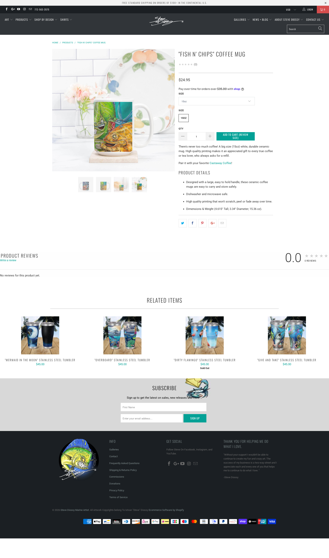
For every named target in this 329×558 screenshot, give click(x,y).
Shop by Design (44, 19)
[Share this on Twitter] (183, 223)
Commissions (116, 476)
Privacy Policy (116, 490)
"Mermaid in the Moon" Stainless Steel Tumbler (40, 335)
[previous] (58, 113)
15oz (184, 118)
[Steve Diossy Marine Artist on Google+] (12, 9)
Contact (113, 456)
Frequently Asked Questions (124, 463)
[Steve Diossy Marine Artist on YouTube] (18, 9)
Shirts (64, 19)
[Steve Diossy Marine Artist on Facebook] (6, 9)
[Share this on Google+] (212, 223)
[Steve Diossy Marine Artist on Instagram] (24, 9)
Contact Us (313, 19)
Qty (181, 128)
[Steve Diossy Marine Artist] (166, 21)
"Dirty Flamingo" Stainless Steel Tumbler (204, 335)
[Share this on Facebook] (192, 223)
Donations (114, 483)
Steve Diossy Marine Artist (75, 510)
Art (7, 19)
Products (22, 19)
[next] (168, 113)
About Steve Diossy (287, 19)
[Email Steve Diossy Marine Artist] (30, 9)
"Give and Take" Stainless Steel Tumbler (287, 335)
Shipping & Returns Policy (123, 470)
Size (181, 93)
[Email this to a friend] (222, 223)
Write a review (8, 260)
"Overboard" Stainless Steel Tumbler (122, 335)
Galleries (240, 19)
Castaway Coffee (220, 163)
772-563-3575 (42, 9)
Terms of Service (118, 497)
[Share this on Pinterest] (202, 223)
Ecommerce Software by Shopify (166, 510)
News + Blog (261, 19)
